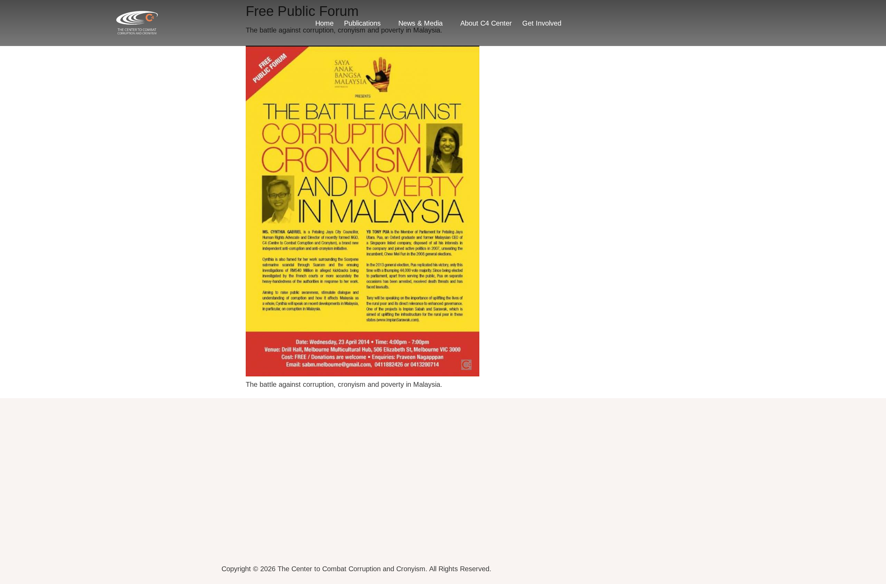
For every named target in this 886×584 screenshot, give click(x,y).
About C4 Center (486, 23)
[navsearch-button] (746, 23)
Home (324, 23)
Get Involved (541, 23)
